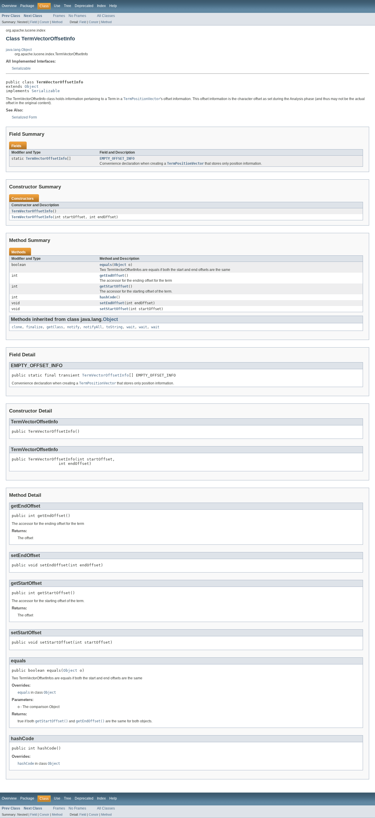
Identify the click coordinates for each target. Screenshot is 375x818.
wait (131, 327)
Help (113, 6)
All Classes (106, 16)
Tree (67, 6)
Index (101, 6)
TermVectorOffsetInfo (46, 159)
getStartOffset (114, 286)
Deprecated (84, 6)
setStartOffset (114, 309)
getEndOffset (112, 276)
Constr (44, 22)
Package (27, 6)
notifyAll (92, 327)
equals (106, 265)
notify (73, 327)
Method (57, 22)
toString (114, 327)
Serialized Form (24, 117)
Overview (9, 6)
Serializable (21, 68)
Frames (59, 16)
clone (17, 327)
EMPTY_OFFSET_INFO (117, 159)
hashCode (108, 297)
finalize (34, 327)
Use (57, 6)
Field (33, 22)
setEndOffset (112, 303)
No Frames (77, 16)
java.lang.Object (19, 50)
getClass (55, 327)
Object (32, 86)
